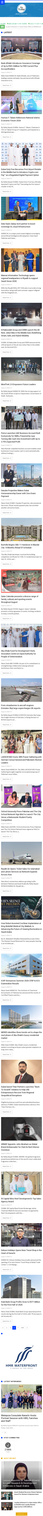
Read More (6, 85)
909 (22, 1328)
